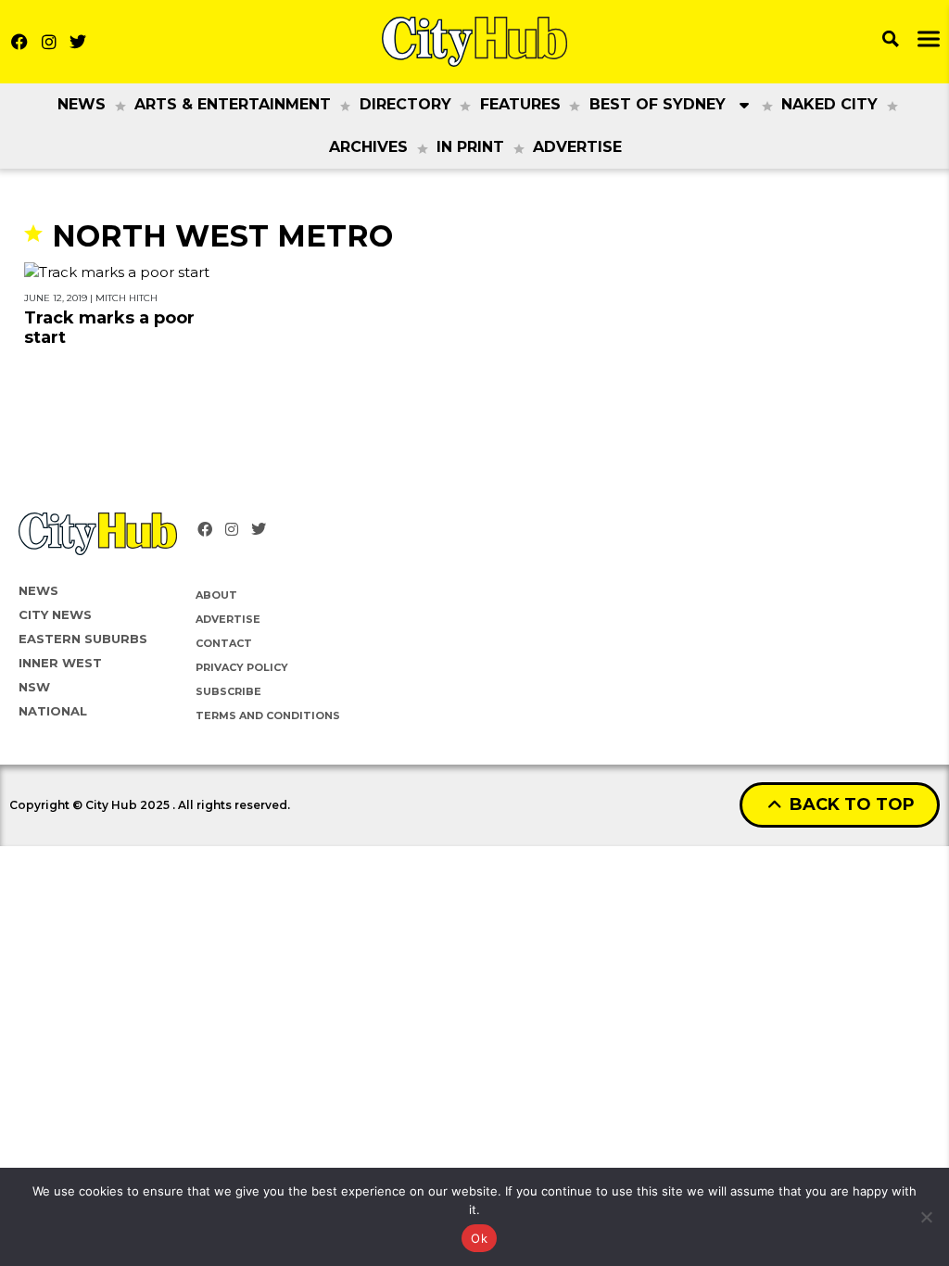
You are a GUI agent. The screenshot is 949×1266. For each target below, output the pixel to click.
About (216, 595)
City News (55, 614)
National (53, 710)
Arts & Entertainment (232, 104)
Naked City (829, 104)
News (81, 104)
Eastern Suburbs (83, 638)
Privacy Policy (242, 667)
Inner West (60, 662)
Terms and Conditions (268, 715)
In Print (470, 147)
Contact (224, 643)
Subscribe (228, 691)
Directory (405, 104)
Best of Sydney (657, 104)
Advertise (577, 147)
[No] (926, 1217)
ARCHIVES (368, 147)
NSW (34, 686)
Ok (479, 1238)
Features (520, 104)
